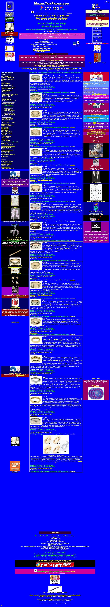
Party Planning (63, 18)
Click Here (103, 43)
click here (9, 43)
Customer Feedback (54, 60)
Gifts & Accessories (96, 182)
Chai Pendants (5, 91)
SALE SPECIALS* (6, 131)
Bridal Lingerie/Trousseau (7, 161)
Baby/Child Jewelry (7, 90)
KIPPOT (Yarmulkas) (7, 125)
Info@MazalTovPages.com (45, 42)
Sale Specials (91, 126)
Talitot (15, 220)
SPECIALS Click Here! (11, 34)
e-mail (7, 312)
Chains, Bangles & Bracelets (8, 93)
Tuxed (2, 159)
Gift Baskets (96, 157)
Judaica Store (52, 18)
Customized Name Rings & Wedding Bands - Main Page (15, 266)
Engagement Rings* (8, 108)
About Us (36, 595)
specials (99, 123)
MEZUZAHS (5, 129)
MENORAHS (5, 127)
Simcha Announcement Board (93, 117)
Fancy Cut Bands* (8, 109)
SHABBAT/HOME (6, 133)
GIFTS (3, 80)
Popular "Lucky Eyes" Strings (97, 62)
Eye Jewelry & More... (7, 96)
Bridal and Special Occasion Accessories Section (99, 241)
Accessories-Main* (5, 167)
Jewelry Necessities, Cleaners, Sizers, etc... (15, 177)
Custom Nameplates (15, 273)
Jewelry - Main (15, 286)
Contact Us (42, 596)
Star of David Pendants (7, 118)
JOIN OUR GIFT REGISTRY (15, 307)
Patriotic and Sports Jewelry (8, 115)
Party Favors (15, 294)
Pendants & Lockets (6, 117)
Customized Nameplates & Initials (10, 94)
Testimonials (9, 37)
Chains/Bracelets (15, 257)
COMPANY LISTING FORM (19, 185)
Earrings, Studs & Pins (7, 95)
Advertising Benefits (74, 595)
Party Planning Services (61, 595)
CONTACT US (20, 296)
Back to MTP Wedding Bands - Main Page (55, 592)
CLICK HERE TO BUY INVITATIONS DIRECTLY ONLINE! (96, 130)
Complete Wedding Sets (6, 147)
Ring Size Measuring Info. (45, 89)
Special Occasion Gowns (6, 162)
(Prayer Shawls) (7, 136)
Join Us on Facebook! (43, 46)
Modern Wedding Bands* (9, 111)
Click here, (33, 89)
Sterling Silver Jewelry (7, 119)
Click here (14, 181)
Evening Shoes (4, 156)
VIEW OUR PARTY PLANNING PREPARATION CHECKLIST (96, 133)
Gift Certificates (97, 74)
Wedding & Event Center (59, 19)
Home (31, 595)
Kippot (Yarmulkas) (15, 193)
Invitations (44, 18)
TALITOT (4, 134)
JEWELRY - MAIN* (7, 85)
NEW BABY (5, 130)
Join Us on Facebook (56, 544)
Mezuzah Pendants (6, 99)
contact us (55, 63)
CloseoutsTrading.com (96, 211)
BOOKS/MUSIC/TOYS (7, 79)
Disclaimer (49, 596)
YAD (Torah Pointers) (7, 168)
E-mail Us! (76, 45)
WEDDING (4, 139)
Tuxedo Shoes (4, 158)
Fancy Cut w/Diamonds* (9, 110)
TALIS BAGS (5, 137)
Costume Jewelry (5, 148)
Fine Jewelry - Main (43, 19)
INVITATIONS (5, 83)
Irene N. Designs (49, 599)
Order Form (15, 322)
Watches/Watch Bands (7, 121)
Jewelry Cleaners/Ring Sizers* (8, 86)
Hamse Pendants (6, 98)
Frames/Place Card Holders (7, 144)
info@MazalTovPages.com (99, 94)
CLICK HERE (100, 15)
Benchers (15, 207)
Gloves (2, 154)
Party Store (96, 386)
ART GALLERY (6, 76)
